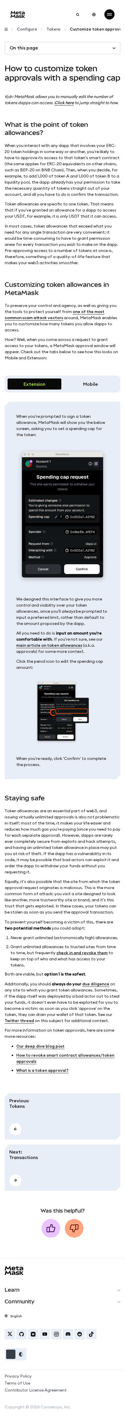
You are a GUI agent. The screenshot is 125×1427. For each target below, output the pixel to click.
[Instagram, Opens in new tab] (56, 1334)
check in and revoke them (82, 952)
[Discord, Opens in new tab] (68, 1334)
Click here (64, 102)
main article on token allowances (49, 645)
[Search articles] (78, 15)
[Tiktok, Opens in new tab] (91, 1334)
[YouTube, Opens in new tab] (45, 1334)
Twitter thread (19, 1020)
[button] (15, 1354)
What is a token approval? (42, 1070)
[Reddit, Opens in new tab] (79, 1334)
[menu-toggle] (109, 14)
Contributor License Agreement (36, 1390)
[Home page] (6, 29)
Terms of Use (17, 1383)
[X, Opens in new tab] (10, 1334)
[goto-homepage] (17, 14)
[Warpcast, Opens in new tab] (33, 1334)
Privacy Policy (18, 1376)
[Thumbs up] (51, 1228)
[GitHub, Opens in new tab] (21, 1334)
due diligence (95, 984)
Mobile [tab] (90, 384)
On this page (24, 48)
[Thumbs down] (74, 1228)
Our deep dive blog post (40, 1046)
